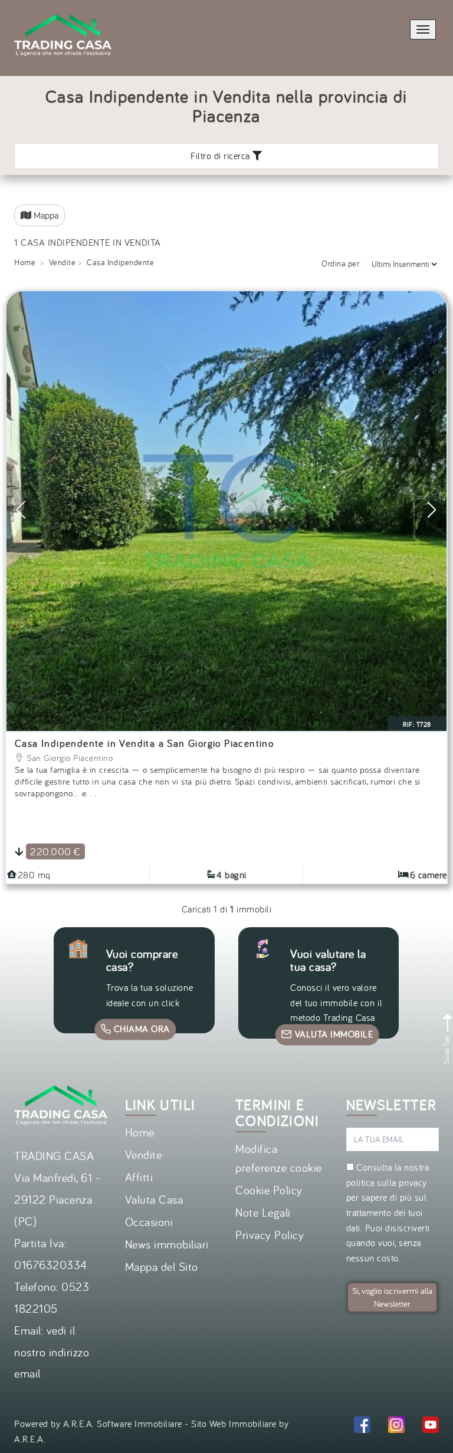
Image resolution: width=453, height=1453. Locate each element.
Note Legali (263, 1212)
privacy (413, 1182)
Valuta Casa (154, 1199)
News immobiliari (167, 1244)
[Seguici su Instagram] (396, 1426)
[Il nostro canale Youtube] (430, 1426)
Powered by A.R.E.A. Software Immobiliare (98, 1423)
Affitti (139, 1176)
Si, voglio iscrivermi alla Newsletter (392, 1297)
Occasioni (149, 1221)
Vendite (143, 1154)
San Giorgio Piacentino (68, 757)
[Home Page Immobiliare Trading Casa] (62, 7)
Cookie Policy (269, 1189)
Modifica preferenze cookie (278, 1158)
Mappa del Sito (161, 1266)
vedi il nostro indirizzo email (51, 1352)
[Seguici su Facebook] (362, 1426)
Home (140, 1132)
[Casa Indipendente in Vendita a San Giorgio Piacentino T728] (226, 511)
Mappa (44, 215)
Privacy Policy (269, 1234)
